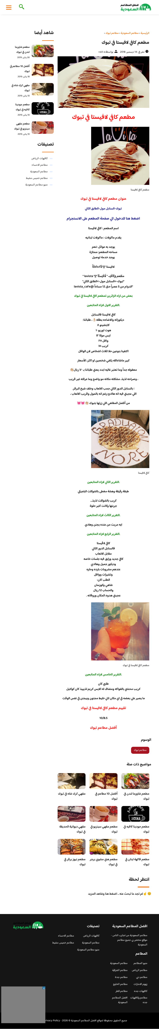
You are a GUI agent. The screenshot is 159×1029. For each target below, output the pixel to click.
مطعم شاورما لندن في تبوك (136, 796)
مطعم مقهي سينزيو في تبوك (104, 829)
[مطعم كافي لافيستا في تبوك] (103, 82)
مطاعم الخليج (120, 984)
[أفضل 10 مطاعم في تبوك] (43, 70)
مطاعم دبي (141, 977)
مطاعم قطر (122, 991)
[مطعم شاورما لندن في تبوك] (43, 51)
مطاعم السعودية (39, 171)
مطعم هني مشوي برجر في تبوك (104, 862)
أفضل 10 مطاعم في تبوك (106, 796)
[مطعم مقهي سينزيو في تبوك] (43, 127)
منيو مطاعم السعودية (36, 185)
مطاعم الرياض (139, 970)
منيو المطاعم (140, 963)
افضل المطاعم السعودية (120, 1000)
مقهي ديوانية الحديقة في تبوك (72, 829)
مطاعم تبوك (140, 750)
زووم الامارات (140, 984)
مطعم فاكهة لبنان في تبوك (137, 862)
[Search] (20, 7)
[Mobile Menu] (9, 7)
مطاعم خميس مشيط (37, 178)
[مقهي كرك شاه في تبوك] (43, 89)
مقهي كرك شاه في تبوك (72, 794)
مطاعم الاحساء (40, 165)
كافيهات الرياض (39, 158)
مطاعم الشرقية (120, 970)
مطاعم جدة (121, 977)
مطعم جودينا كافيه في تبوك (136, 829)
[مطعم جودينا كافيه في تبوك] (43, 108)
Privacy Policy (52, 1020)
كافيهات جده (140, 991)
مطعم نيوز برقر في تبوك (75, 862)
